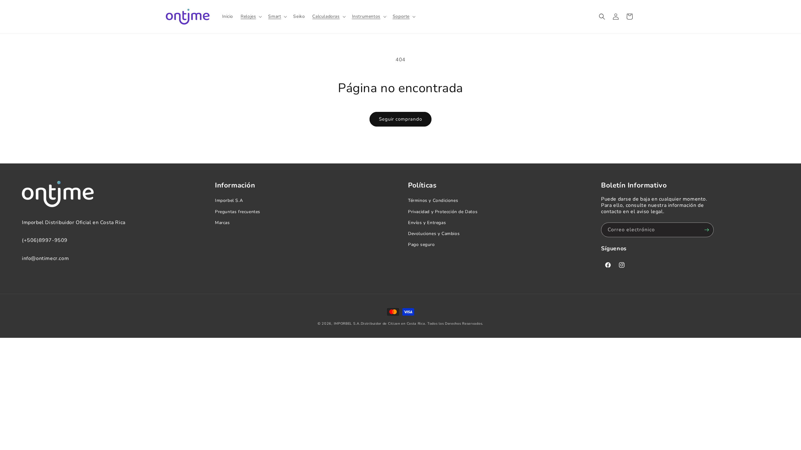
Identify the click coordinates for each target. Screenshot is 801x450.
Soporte (401, 16)
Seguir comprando (400, 119)
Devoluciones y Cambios (434, 234)
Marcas (222, 223)
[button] (250, 16)
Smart (274, 16)
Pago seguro (421, 245)
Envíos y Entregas (427, 223)
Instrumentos (366, 16)
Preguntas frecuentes (237, 212)
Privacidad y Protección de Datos (442, 212)
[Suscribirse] (706, 229)
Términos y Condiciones (433, 200)
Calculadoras (325, 16)
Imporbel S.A (229, 200)
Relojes (248, 16)
